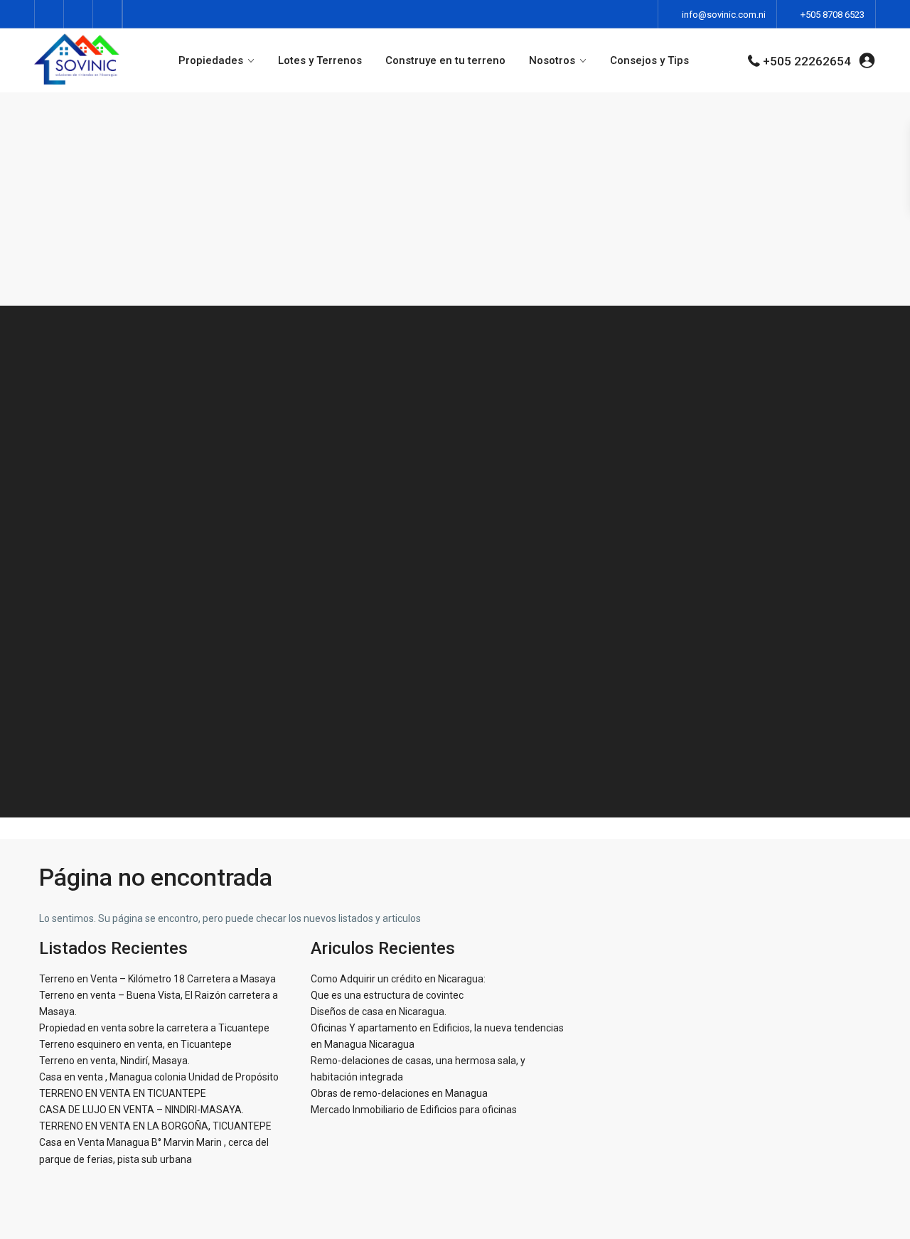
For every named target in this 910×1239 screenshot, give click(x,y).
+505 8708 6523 (832, 14)
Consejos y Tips (649, 60)
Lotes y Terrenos (320, 60)
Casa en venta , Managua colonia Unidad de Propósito (159, 1077)
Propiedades (210, 60)
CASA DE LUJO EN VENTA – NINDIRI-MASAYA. (141, 1109)
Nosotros (552, 60)
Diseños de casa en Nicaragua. (378, 1011)
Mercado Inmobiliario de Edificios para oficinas (414, 1109)
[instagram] (107, 14)
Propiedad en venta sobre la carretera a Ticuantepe (154, 1028)
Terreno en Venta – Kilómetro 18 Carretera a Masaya (157, 979)
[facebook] (49, 14)
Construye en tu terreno (445, 60)
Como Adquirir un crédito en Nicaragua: (398, 979)
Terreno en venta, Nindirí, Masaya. (114, 1060)
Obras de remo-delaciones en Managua (399, 1093)
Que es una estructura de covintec (387, 995)
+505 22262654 (807, 61)
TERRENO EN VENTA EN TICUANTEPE (122, 1093)
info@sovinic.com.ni (724, 14)
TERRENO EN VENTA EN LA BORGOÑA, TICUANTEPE (155, 1126)
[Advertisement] (455, 199)
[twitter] (78, 14)
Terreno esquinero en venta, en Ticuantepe (135, 1044)
